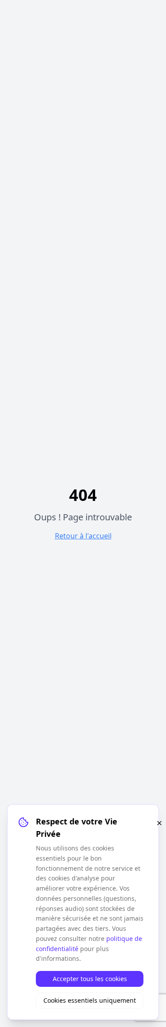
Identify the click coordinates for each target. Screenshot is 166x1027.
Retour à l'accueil (83, 536)
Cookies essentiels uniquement (89, 1000)
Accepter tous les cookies (90, 978)
